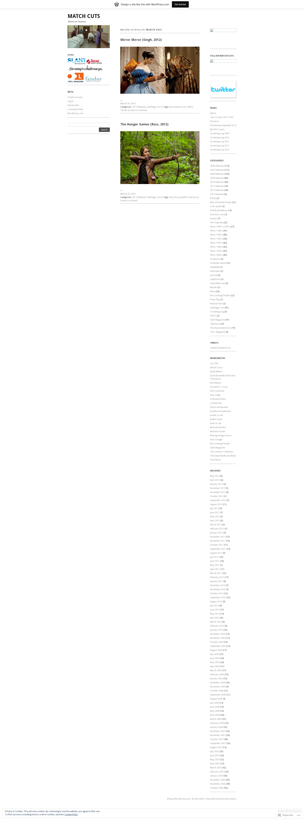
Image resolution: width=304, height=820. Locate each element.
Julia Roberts (175, 107)
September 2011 (218, 549)
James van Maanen (219, 407)
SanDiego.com (154, 107)
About (213, 113)
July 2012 (214, 508)
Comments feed (75, 109)
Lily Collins (187, 107)
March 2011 (216, 573)
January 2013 (216, 484)
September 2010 (218, 597)
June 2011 (215, 561)
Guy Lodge (215, 395)
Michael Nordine (218, 427)
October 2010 (216, 593)
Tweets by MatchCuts (220, 348)
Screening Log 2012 (219, 145)
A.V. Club (214, 363)
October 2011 (216, 545)
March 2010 (216, 622)
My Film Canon (217, 129)
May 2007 (215, 759)
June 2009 (215, 658)
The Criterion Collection (221, 452)
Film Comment (217, 391)
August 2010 (216, 601)
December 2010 (217, 585)
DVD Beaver (215, 383)
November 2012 (218, 492)
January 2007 (216, 776)
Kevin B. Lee (215, 423)
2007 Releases (217, 170)
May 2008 (215, 711)
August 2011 (216, 553)
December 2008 (217, 682)
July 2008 (214, 703)
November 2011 (218, 541)
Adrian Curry (216, 367)
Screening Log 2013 (219, 149)
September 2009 (218, 646)
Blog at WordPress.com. (179, 799)
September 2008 (218, 695)
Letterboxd (215, 279)
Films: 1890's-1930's (220, 226)
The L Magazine (217, 332)
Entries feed (73, 105)
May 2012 (215, 516)
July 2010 (214, 605)
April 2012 (215, 520)
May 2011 (215, 565)
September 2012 (218, 500)
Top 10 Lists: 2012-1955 (221, 117)
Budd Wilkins (216, 371)
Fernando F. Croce (219, 387)
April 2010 (215, 618)
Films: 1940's (216, 230)
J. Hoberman (216, 403)
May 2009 (215, 662)
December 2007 (217, 731)
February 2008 (217, 723)
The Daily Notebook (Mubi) (223, 456)
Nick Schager (216, 439)
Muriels (213, 287)
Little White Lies (217, 283)
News (212, 291)
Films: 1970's (216, 243)
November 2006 (218, 784)
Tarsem (124, 110)
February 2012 (217, 528)
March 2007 (216, 767)
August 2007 (216, 747)
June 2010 (215, 609)
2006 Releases (217, 166)
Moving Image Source (220, 435)
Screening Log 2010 (219, 137)
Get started (180, 4)
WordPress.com (75, 113)
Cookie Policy (71, 814)
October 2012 (216, 496)
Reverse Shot (216, 303)
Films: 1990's (216, 251)
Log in (71, 101)
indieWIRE (215, 267)
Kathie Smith (216, 419)
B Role (213, 198)
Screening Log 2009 (219, 133)
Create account (75, 97)
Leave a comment (138, 110)
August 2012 (216, 504)
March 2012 (216, 524)
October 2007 (216, 739)
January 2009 (216, 678)
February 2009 (217, 674)
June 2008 (215, 707)
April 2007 (215, 763)
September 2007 (218, 743)
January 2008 (216, 727)
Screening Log (217, 311)
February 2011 (217, 577)
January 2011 (216, 581)
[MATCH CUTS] (89, 36)
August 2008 (216, 699)
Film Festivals (216, 222)
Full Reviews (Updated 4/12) (223, 125)
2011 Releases (217, 186)
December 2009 (217, 634)
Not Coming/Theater (220, 295)
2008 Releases (217, 174)
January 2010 (216, 630)
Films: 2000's (216, 255)
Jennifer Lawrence (188, 197)
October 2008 (216, 690)
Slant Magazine (217, 320)
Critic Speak (215, 206)
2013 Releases (217, 194)
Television (215, 324)
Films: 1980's (216, 247)
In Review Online (218, 263)
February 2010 (217, 626)
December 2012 (217, 488)
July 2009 (214, 654)
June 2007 (215, 755)
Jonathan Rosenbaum (220, 411)
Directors (214, 121)
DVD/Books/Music (218, 210)
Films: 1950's (216, 235)
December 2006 (217, 780)
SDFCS (213, 316)
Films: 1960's (216, 239)
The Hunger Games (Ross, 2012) (144, 124)
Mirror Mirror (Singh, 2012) (141, 40)
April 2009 (215, 666)
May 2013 (215, 476)
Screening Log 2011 (219, 141)
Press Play (215, 299)
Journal (213, 275)
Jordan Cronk (216, 415)
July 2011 (214, 557)
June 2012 (215, 512)
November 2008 (218, 686)
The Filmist (215, 460)
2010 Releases (217, 182)
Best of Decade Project (221, 202)
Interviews (215, 271)
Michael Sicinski (217, 431)
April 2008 (215, 715)
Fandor (213, 218)
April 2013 (215, 480)
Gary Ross (174, 197)
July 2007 (214, 751)
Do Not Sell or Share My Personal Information (214, 799)
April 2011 (215, 569)
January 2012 (216, 533)
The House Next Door (220, 328)
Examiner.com (217, 214)
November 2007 (218, 735)
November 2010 (218, 589)
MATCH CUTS (84, 16)
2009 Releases (217, 178)
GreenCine (215, 259)
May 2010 (215, 614)
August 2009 (216, 650)
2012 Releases (139, 107)
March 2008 (216, 719)
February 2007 (217, 772)
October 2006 (216, 788)
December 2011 (217, 537)
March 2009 (216, 670)
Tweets (214, 343)
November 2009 (218, 638)
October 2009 (216, 642)
